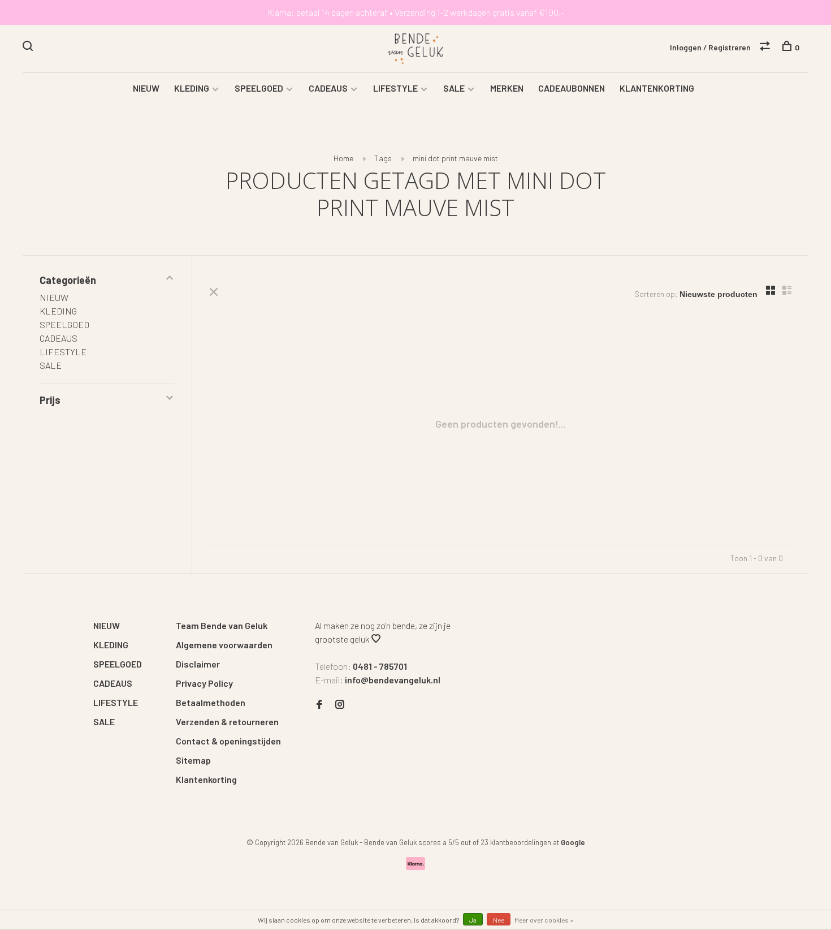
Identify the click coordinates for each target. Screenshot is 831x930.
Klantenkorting (206, 779)
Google (573, 842)
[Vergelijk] (766, 47)
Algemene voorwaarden (224, 644)
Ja (473, 920)
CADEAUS (328, 88)
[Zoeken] (29, 47)
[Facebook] (319, 704)
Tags (383, 158)
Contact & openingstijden (228, 740)
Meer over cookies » (544, 920)
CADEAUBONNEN (571, 88)
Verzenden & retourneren (227, 721)
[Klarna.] (416, 866)
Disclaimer (198, 663)
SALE (454, 88)
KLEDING (191, 88)
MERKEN (506, 88)
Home (343, 158)
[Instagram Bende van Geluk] (339, 704)
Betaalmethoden (210, 702)
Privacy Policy (204, 683)
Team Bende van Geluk (221, 625)
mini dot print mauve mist (455, 158)
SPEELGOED (259, 88)
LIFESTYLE (395, 88)
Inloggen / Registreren (710, 47)
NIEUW (146, 88)
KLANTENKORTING (657, 88)
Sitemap (193, 760)
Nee (498, 920)
